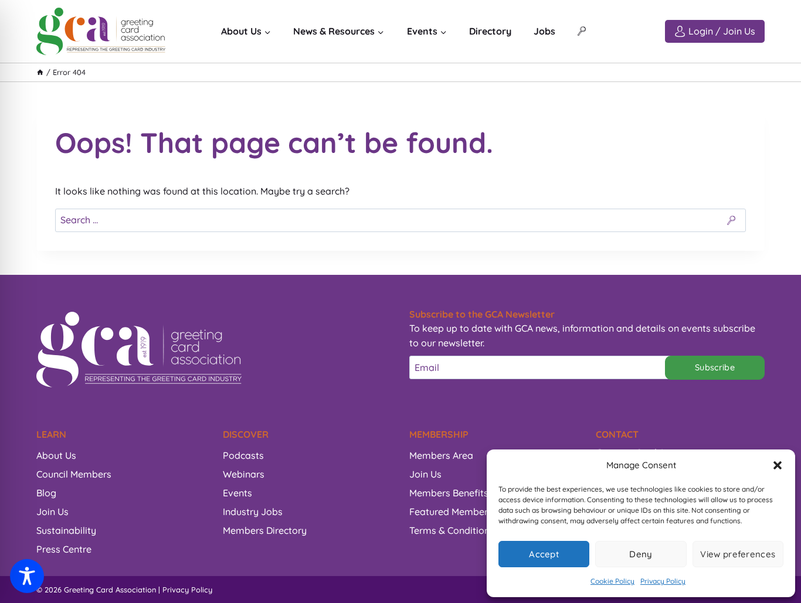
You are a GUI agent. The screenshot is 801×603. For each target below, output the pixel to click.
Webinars (243, 474)
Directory (490, 31)
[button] (777, 465)
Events (237, 493)
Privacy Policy (662, 581)
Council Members (73, 474)
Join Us (52, 511)
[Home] (40, 72)
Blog (46, 493)
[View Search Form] (581, 31)
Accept (544, 554)
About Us (56, 455)
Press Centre (63, 549)
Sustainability (66, 530)
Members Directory (265, 530)
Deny (640, 554)
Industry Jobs (253, 511)
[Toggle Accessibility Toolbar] (27, 576)
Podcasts (243, 455)
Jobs (544, 31)
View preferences (737, 554)
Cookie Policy (612, 581)
